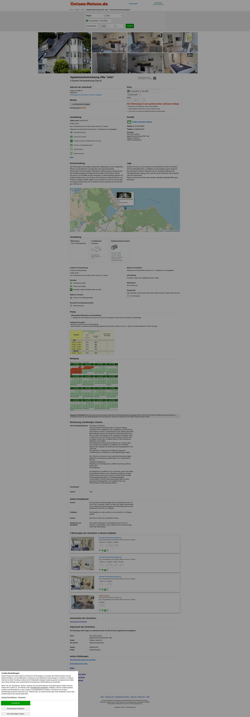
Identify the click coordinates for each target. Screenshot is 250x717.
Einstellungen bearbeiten (15, 708)
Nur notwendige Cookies (15, 714)
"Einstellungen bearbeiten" (39, 687)
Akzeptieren (16, 703)
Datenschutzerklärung (9, 697)
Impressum (22, 697)
